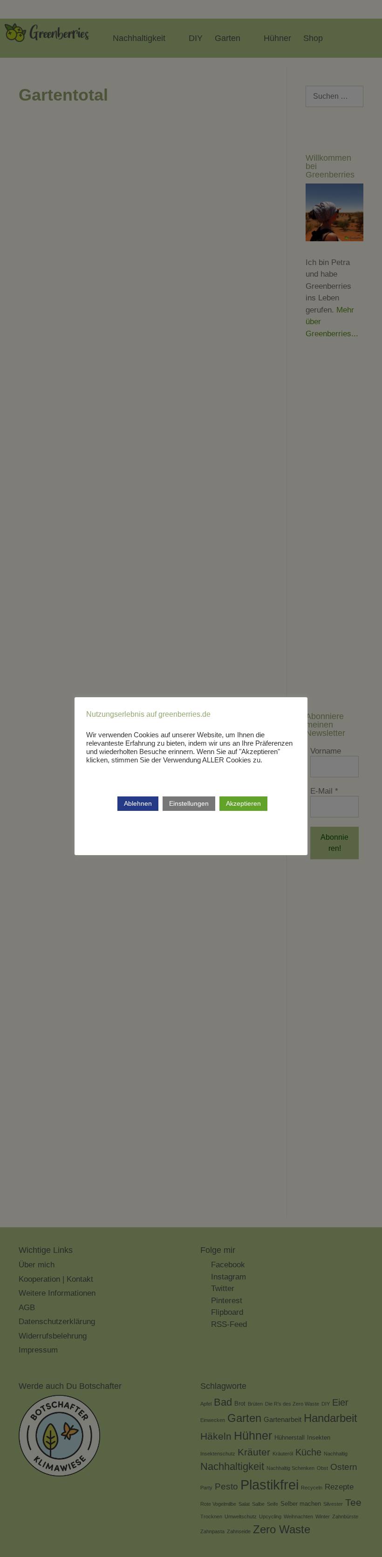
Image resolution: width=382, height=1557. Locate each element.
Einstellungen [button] (189, 803)
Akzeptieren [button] (243, 803)
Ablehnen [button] (138, 803)
